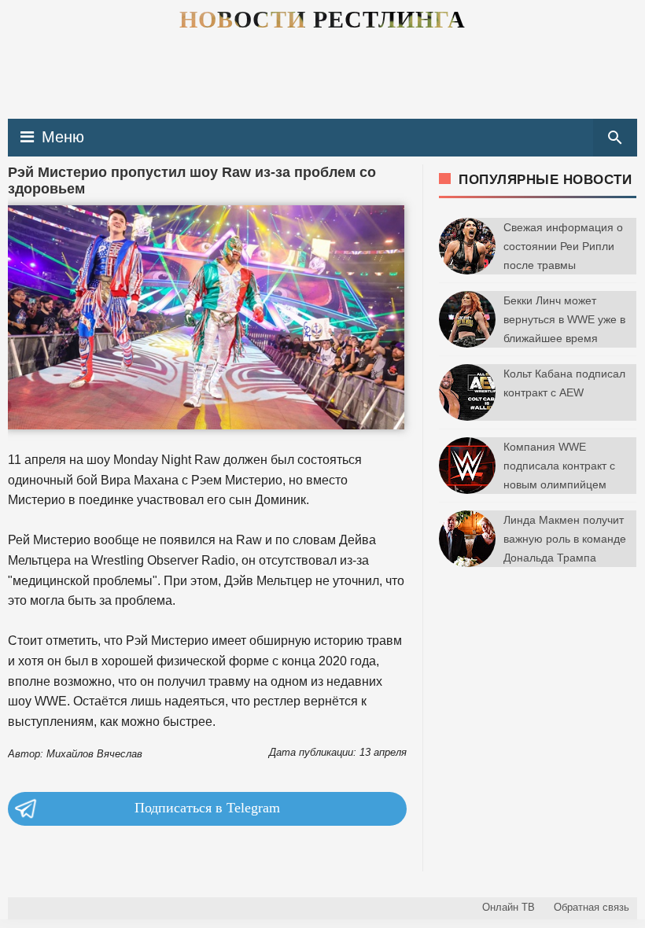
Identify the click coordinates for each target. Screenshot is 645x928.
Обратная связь (591, 907)
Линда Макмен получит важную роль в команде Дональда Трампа (564, 539)
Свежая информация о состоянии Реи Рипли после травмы (563, 246)
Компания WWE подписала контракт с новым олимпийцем (559, 465)
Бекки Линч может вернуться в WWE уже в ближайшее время (564, 319)
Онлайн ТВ (508, 907)
